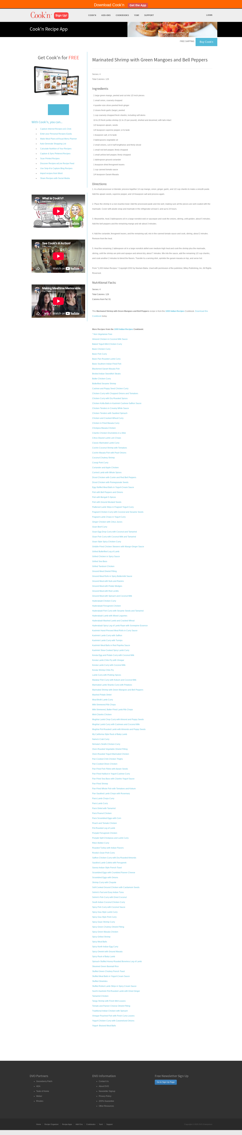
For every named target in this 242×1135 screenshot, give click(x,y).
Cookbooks (122, 15)
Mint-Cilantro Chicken (102, 714)
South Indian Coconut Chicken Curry (108, 902)
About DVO (104, 1086)
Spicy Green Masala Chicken (105, 932)
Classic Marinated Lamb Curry (105, 443)
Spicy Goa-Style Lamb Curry (105, 912)
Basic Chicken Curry (101, 349)
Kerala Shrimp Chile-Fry (103, 670)
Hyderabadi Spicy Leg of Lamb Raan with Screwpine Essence (120, 625)
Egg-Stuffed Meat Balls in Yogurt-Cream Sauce (113, 487)
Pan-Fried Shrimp (100, 784)
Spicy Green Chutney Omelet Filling (108, 927)
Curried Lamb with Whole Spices (106, 472)
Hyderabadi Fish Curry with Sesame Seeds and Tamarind (118, 611)
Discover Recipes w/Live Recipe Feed (57, 163)
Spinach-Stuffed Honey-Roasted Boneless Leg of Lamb (117, 961)
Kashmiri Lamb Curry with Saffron (107, 635)
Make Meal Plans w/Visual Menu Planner (58, 139)
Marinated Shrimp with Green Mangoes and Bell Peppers (117, 690)
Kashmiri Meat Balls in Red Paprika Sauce (111, 645)
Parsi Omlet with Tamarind (104, 808)
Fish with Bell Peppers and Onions (107, 492)
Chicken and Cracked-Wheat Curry (107, 418)
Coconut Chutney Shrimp (103, 458)
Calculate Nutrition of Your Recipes (55, 149)
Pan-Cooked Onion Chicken (104, 764)
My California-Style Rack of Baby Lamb (109, 734)
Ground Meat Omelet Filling (104, 571)
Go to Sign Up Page (166, 1082)
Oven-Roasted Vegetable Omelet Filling (110, 749)
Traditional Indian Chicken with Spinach (110, 1011)
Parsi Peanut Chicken (102, 813)
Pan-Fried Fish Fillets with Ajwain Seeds (110, 769)
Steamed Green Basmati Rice (105, 966)
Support (149, 15)
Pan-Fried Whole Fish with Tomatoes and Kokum (114, 788)
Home (38, 1124)
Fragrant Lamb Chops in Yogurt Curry (109, 517)
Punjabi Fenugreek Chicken (104, 833)
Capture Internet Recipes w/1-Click (55, 129)
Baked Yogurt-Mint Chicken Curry (107, 344)
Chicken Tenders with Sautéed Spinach (109, 413)
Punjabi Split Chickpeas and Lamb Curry (110, 838)
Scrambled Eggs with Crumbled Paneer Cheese (113, 872)
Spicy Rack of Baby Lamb (103, 956)
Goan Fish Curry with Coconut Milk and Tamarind (114, 537)
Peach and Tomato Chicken (104, 823)
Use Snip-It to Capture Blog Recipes (56, 168)
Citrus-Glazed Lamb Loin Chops (106, 438)
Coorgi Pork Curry (100, 462)
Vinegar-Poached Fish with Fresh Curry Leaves (113, 1016)
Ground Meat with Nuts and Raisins (108, 581)
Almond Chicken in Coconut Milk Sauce (110, 339)
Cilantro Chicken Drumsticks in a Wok (109, 433)
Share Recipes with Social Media (55, 178)
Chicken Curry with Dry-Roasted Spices (110, 398)
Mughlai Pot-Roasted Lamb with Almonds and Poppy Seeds (119, 729)
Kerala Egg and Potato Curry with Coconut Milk (113, 655)
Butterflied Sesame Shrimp (104, 383)
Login (209, 15)
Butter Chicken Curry (101, 379)
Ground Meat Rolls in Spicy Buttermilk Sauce (112, 576)
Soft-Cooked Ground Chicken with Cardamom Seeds (115, 887)
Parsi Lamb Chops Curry (103, 798)
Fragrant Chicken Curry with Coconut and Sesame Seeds (117, 512)
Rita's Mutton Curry (100, 843)
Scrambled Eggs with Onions (105, 877)
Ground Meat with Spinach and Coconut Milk (112, 596)
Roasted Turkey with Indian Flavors (108, 848)
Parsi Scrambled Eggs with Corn (106, 818)
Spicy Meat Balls (99, 942)
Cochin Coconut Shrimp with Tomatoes (109, 448)
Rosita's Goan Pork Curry (103, 853)
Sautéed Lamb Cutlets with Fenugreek (109, 863)
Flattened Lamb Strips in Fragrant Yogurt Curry (113, 507)
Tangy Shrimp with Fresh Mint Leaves (109, 1001)
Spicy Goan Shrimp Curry (103, 922)
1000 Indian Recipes (123, 329)
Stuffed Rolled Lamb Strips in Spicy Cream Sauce (114, 986)
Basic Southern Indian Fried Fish (106, 364)
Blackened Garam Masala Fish (106, 369)
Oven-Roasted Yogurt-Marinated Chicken (110, 754)
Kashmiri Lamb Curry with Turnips (107, 640)
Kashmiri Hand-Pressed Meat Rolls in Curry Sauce (114, 630)
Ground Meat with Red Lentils (105, 591)
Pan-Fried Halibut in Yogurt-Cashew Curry (111, 774)
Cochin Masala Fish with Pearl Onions (109, 453)
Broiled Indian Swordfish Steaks (106, 374)
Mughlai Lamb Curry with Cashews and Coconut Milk (116, 724)
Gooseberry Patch (44, 1081)
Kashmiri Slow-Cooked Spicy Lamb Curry (110, 650)
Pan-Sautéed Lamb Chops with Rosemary (111, 793)
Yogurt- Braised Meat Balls (104, 1026)
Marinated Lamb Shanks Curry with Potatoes (112, 685)
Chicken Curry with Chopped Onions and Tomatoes (115, 393)
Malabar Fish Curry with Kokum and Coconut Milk (114, 680)
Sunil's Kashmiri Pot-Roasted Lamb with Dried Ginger (116, 991)
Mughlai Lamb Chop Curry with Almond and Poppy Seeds (118, 719)
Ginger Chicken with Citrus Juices (107, 522)
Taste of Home (42, 1091)
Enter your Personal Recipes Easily (56, 134)
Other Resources (106, 1106)
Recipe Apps (67, 1124)
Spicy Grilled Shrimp (101, 937)
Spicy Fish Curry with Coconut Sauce (108, 907)
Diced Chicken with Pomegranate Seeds (110, 482)
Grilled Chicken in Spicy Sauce (106, 556)
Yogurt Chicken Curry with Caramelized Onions (113, 1021)
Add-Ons (106, 15)
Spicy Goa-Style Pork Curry (104, 917)
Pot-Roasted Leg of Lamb (103, 828)
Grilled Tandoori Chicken (103, 566)
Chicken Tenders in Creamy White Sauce (110, 408)
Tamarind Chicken (100, 996)
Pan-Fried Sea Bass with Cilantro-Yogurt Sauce (113, 779)
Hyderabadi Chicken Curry (104, 601)
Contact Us (104, 1081)
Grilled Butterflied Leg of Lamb (105, 551)
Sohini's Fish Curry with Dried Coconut (109, 897)
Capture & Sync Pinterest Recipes (55, 153)
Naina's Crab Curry (100, 739)
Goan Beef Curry (99, 527)
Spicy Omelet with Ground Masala (107, 951)
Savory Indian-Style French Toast (107, 867)
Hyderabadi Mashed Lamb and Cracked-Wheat (113, 621)
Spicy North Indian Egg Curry (105, 947)
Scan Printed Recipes (50, 158)
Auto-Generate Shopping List (53, 144)
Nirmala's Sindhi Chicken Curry (106, 744)
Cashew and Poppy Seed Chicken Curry (110, 388)
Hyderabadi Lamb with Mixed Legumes (109, 616)
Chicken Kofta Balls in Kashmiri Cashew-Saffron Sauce (116, 403)
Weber (39, 1096)
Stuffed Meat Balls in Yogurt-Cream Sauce (111, 976)
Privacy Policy (105, 1096)
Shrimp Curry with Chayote (104, 882)
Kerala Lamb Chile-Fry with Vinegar (108, 660)
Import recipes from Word (51, 173)
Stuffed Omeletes (100, 981)
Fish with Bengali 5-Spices (104, 497)
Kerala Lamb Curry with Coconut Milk (108, 665)
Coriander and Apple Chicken (105, 467)
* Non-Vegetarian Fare (102, 334)
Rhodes (39, 1101)
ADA (38, 1086)
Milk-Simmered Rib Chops (104, 704)
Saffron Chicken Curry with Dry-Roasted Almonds (114, 858)
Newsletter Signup (107, 1091)
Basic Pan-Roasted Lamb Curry (106, 359)
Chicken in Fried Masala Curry (105, 423)
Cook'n (92, 15)
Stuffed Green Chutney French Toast (108, 971)
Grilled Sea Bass (99, 561)
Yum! (136, 15)
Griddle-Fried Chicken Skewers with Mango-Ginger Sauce (118, 546)
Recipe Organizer (51, 1124)
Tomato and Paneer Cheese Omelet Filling (111, 1006)
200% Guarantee (106, 1101)
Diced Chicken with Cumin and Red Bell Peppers (114, 477)
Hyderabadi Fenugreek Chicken (106, 606)
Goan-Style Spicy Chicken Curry (106, 541)
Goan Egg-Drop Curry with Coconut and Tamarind (114, 532)
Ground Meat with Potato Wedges (107, 586)
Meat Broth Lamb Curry (102, 700)
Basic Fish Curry (99, 354)
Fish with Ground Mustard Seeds (106, 502)
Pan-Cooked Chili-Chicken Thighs (107, 759)
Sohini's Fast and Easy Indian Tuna (108, 892)
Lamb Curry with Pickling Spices (106, 675)
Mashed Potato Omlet (101, 695)
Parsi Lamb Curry (100, 803)
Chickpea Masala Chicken (104, 428)
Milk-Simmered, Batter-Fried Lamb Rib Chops (112, 709)
